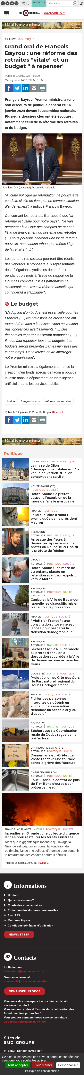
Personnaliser (68, 1065)
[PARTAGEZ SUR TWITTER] (17, 88)
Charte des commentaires (25, 905)
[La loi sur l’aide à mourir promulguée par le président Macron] (15, 516)
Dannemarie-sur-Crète (47, 747)
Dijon (35, 461)
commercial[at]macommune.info (25, 981)
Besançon (38, 531)
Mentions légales (19, 920)
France (10, 39)
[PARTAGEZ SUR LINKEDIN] (25, 88)
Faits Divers (49, 461)
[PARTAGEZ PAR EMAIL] (34, 88)
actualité (38, 535)
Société (52, 489)
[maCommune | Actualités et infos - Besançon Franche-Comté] (29, 13)
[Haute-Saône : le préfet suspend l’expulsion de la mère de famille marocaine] (15, 492)
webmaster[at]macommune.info (25, 1021)
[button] (75, 3)
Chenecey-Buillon (44, 772)
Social (68, 751)
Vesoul (36, 560)
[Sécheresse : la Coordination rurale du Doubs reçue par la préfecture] (15, 728)
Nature (52, 535)
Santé (67, 592)
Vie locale (38, 595)
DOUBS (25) (38, 673)
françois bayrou (30, 401)
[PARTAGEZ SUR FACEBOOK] (9, 88)
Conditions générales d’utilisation (30, 925)
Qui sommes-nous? (21, 900)
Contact (13, 895)
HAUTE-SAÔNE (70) (43, 486)
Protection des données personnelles (33, 910)
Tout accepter (17, 1065)
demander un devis (24, 991)
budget (11, 401)
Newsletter (19, 934)
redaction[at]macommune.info (24, 971)
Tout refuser (43, 1065)
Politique (26, 39)
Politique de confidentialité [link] (42, 1070)
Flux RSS (14, 915)
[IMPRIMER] (42, 88)
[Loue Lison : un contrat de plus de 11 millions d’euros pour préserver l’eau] (15, 778)
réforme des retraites (58, 401)
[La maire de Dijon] (15, 467)
